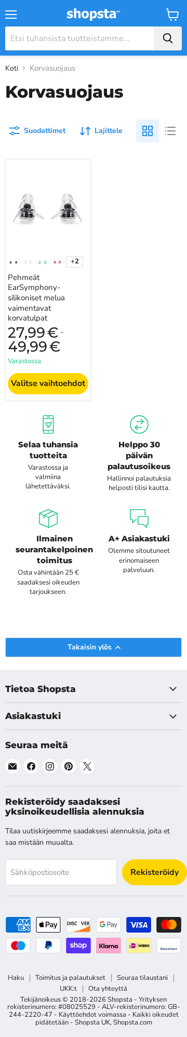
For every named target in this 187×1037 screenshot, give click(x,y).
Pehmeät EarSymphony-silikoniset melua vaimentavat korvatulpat (36, 298)
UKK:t (68, 988)
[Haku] (168, 38)
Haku (16, 977)
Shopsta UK (92, 1022)
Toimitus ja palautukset (70, 977)
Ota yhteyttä (107, 988)
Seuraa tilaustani (142, 977)
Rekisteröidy (154, 872)
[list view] (170, 130)
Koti (11, 68)
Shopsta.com (132, 1022)
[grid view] (147, 130)
